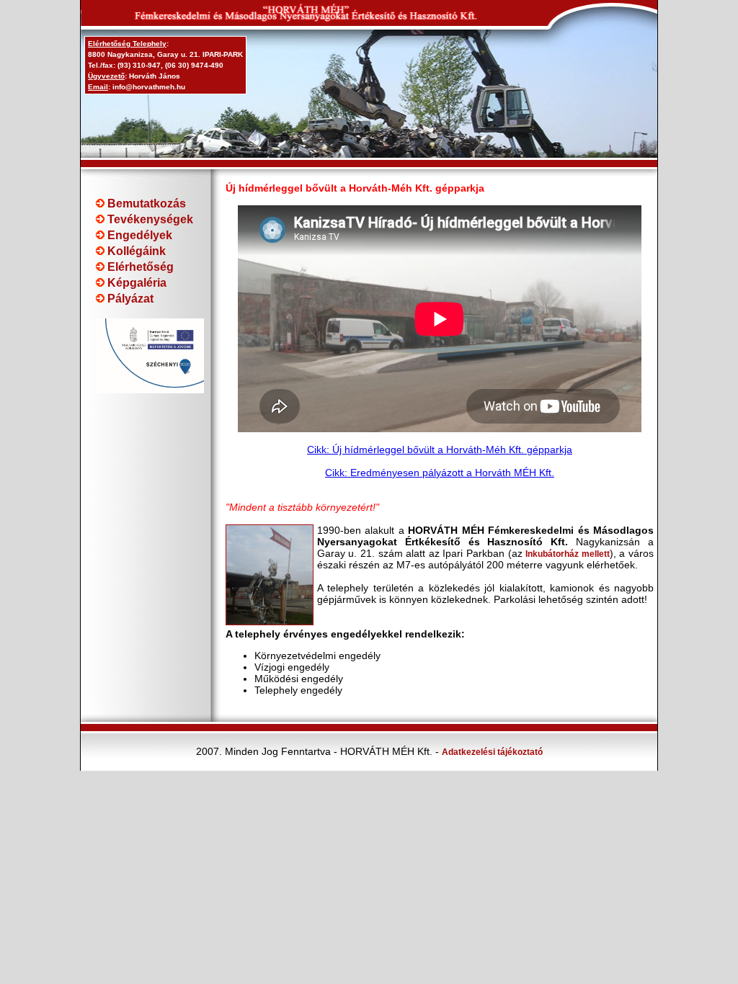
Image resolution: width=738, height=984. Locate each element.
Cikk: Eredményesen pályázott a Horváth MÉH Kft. (439, 472)
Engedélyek (138, 235)
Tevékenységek (149, 219)
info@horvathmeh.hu (148, 87)
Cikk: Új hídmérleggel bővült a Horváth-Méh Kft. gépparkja (439, 449)
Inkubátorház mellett (567, 554)
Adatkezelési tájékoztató (492, 752)
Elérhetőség (139, 267)
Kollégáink (135, 251)
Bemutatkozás (145, 203)
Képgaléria (135, 283)
